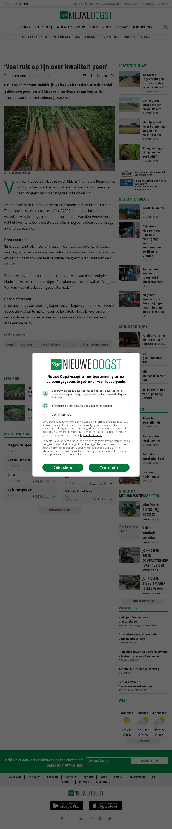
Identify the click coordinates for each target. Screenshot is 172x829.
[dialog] (86, 415)
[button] (86, 415)
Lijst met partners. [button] (91, 435)
